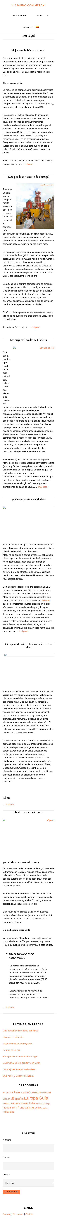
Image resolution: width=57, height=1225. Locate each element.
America (8, 1092)
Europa (31, 1098)
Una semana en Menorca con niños (20, 1030)
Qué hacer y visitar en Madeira (28, 499)
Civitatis (29, 1214)
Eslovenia (7, 1099)
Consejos (34, 1092)
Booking (7, 1214)
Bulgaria (24, 1092)
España (17, 1098)
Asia (17, 1092)
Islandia (24, 1103)
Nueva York (10, 1107)
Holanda (6, 1103)
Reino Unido (34, 1108)
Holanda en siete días (13, 1037)
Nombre (7, 1139)
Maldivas (38, 1104)
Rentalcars (18, 1214)
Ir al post (28, 164)
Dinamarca (46, 1092)
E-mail (6, 1157)
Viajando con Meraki (28, 5)
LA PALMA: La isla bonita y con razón (21, 1063)
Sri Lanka (43, 1108)
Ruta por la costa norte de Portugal (28, 176)
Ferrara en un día (11, 1050)
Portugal (22, 1107)
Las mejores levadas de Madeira (28, 339)
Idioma (6, 1174)
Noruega (46, 1103)
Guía (43, 1097)
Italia (32, 1103)
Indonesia (15, 1103)
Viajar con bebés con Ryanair (28, 50)
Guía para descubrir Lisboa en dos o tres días (28, 645)
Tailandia (8, 1111)
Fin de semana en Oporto (28, 812)
